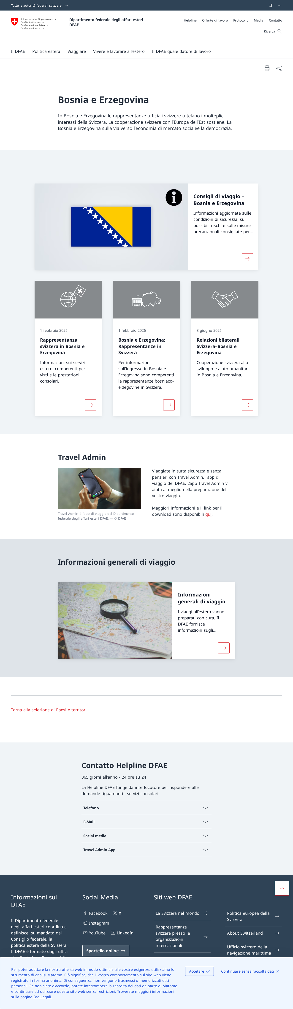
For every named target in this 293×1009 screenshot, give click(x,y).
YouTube (97, 933)
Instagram (99, 923)
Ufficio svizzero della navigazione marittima (249, 950)
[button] (18, 51)
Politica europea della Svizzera (248, 916)
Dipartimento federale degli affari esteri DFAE (106, 22)
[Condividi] (279, 68)
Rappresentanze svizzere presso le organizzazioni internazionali (173, 936)
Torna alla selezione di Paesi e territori (49, 709)
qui (208, 514)
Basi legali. (42, 996)
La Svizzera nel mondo (177, 913)
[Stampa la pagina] (267, 67)
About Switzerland (245, 933)
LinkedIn (125, 933)
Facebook (98, 913)
